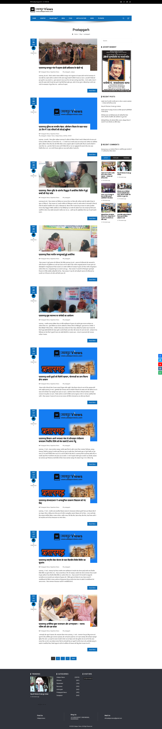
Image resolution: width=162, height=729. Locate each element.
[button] (38, 704)
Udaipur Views (51, 136)
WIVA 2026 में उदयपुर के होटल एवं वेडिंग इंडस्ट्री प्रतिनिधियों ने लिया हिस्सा (107, 196)
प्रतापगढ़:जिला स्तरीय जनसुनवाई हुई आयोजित (57, 254)
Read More (92, 90)
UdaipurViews (59, 136)
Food (70, 18)
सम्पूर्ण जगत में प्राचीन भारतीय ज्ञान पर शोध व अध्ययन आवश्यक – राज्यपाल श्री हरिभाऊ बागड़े (107, 175)
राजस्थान (70, 136)
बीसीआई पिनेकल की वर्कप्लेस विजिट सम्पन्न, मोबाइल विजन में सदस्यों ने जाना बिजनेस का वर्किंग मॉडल (115, 121)
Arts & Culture (81, 18)
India (63, 18)
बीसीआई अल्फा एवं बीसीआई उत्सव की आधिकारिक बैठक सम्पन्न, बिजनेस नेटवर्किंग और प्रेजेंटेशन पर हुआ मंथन (114, 116)
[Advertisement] (116, 133)
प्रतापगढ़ (65, 136)
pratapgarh (67, 72)
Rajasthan (53, 18)
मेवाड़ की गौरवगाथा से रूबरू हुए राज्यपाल (111, 106)
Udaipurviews (34, 53)
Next (73, 658)
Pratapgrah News (45, 72)
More (92, 18)
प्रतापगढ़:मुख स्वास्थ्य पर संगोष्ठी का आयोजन (56, 315)
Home (34, 18)
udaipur (73, 72)
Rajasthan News (54, 72)
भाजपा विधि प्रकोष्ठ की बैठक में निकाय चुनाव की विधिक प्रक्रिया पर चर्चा (124, 216)
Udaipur (42, 18)
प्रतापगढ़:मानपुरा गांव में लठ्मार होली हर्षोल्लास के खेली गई (61, 68)
